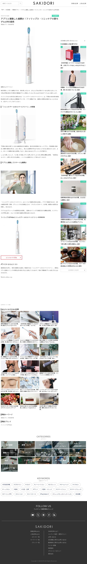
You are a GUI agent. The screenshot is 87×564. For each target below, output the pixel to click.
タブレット (52, 484)
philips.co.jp (9, 277)
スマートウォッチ (76, 489)
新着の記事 (74, 3)
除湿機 (78, 494)
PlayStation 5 (45, 494)
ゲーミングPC (7, 494)
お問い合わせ (52, 537)
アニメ (36, 489)
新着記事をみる (35, 531)
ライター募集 (52, 545)
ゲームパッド (65, 484)
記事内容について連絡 (5, 304)
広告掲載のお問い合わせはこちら (69, 40)
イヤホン (76, 484)
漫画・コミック (47, 489)
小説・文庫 (25, 489)
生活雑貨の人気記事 (73, 270)
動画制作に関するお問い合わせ (57, 542)
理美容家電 (11, 24)
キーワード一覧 (35, 539)
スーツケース (32, 494)
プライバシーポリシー (54, 551)
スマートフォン (61, 489)
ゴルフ (28, 484)
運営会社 (50, 553)
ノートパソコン (39, 484)
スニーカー (20, 494)
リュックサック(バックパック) (62, 494)
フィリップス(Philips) (6, 424)
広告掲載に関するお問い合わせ (57, 539)
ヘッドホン (6, 489)
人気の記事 (83, 3)
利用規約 (50, 548)
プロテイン (18, 484)
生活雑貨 (55, 15)
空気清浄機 (6, 484)
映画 (16, 489)
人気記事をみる (35, 534)
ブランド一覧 (36, 542)
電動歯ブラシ (4, 24)
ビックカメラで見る (11, 257)
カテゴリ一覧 (36, 537)
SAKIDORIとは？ (53, 531)
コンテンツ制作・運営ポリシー (57, 534)
